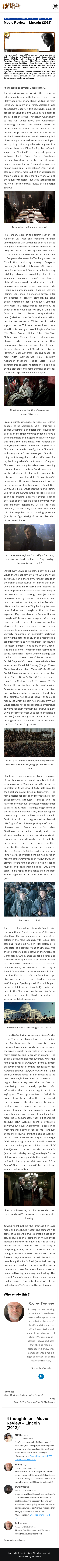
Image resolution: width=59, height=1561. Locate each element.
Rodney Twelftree (41, 1303)
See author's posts (41, 1368)
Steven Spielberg (45, 19)
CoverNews (22, 1556)
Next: (34, 1400)
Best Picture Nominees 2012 (15, 19)
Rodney (19, 1464)
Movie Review (32, 19)
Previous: (23, 1393)
